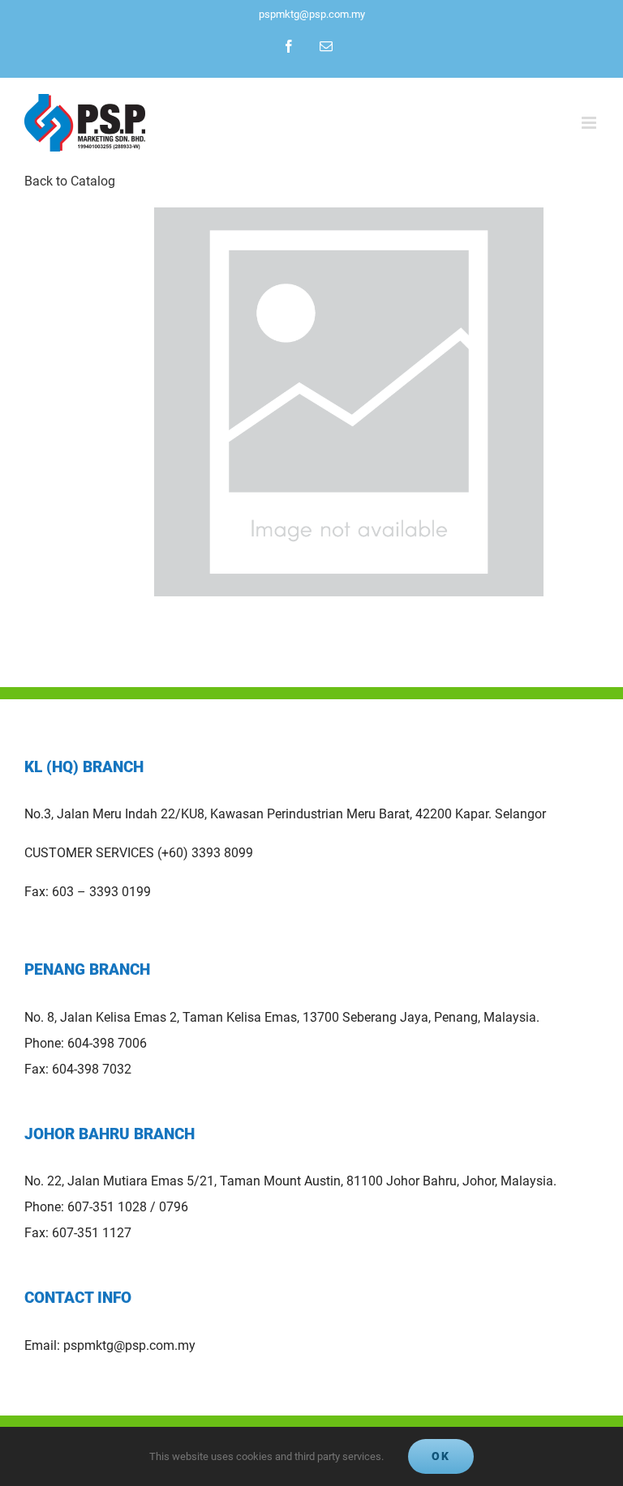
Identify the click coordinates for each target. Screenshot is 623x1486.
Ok (441, 1456)
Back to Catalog (69, 181)
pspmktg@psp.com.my (312, 14)
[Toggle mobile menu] (590, 122)
